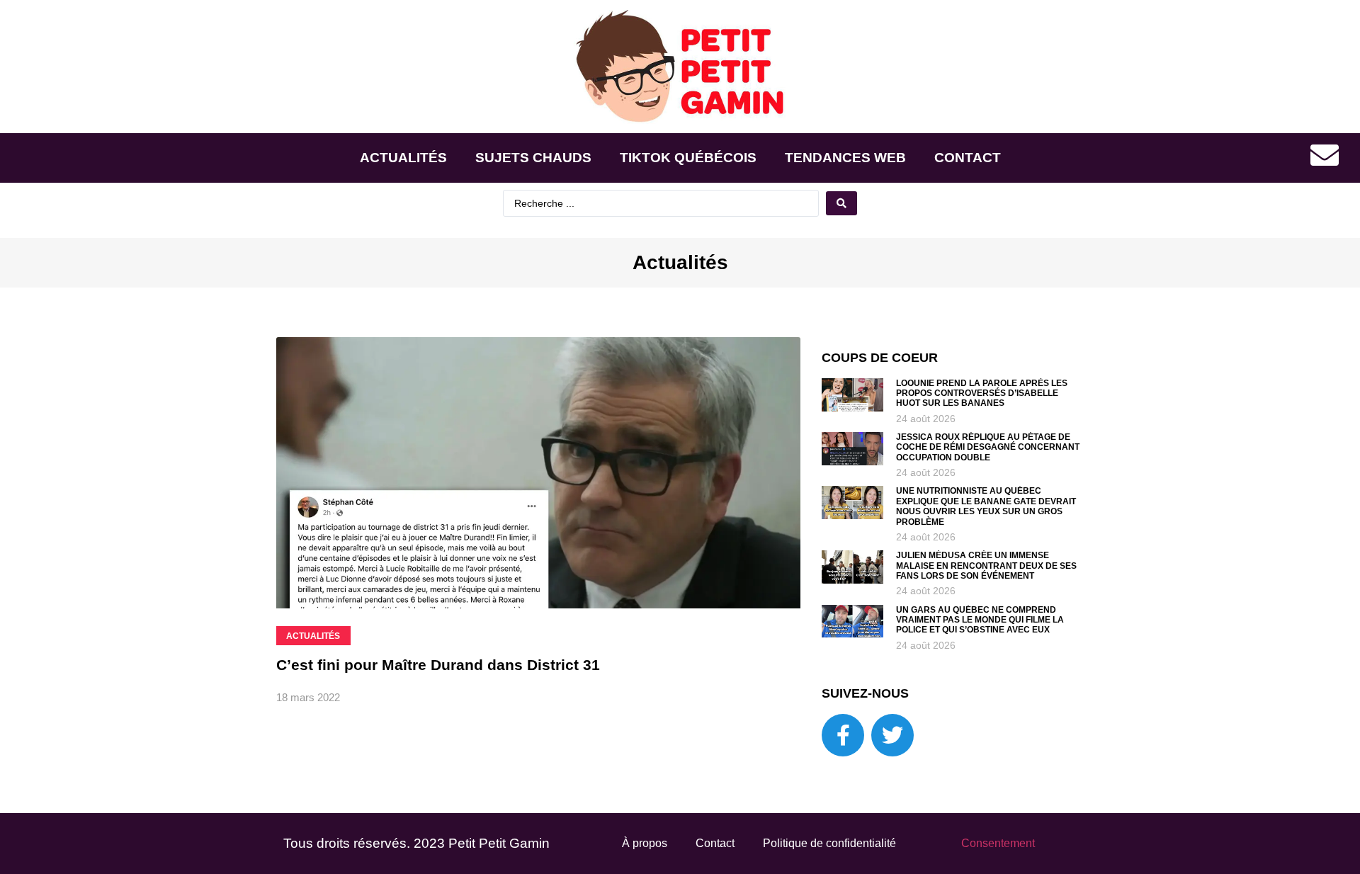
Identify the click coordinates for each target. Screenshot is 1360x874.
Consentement (998, 843)
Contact (967, 157)
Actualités (403, 157)
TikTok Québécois (688, 157)
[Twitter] (892, 735)
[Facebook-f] (843, 735)
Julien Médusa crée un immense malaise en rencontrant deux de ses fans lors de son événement (986, 565)
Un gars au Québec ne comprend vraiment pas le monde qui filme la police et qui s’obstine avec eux (980, 620)
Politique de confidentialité (829, 843)
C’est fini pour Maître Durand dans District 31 (438, 665)
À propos (644, 843)
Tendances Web (845, 157)
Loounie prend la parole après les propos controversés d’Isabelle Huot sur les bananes (981, 393)
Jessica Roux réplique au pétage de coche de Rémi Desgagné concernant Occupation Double (988, 447)
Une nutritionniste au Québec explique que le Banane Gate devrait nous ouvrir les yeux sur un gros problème (986, 506)
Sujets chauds (533, 157)
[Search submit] (841, 203)
